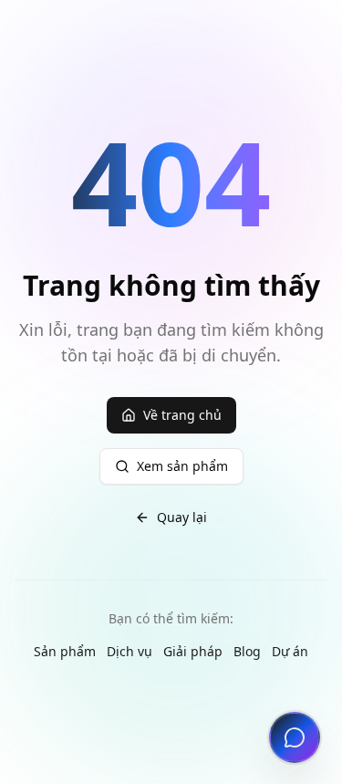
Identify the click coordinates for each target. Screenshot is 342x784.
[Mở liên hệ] (294, 737)
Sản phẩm (65, 651)
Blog (247, 651)
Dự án (290, 651)
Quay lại (182, 517)
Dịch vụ (129, 651)
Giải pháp (193, 651)
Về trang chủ (182, 414)
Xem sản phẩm (182, 466)
